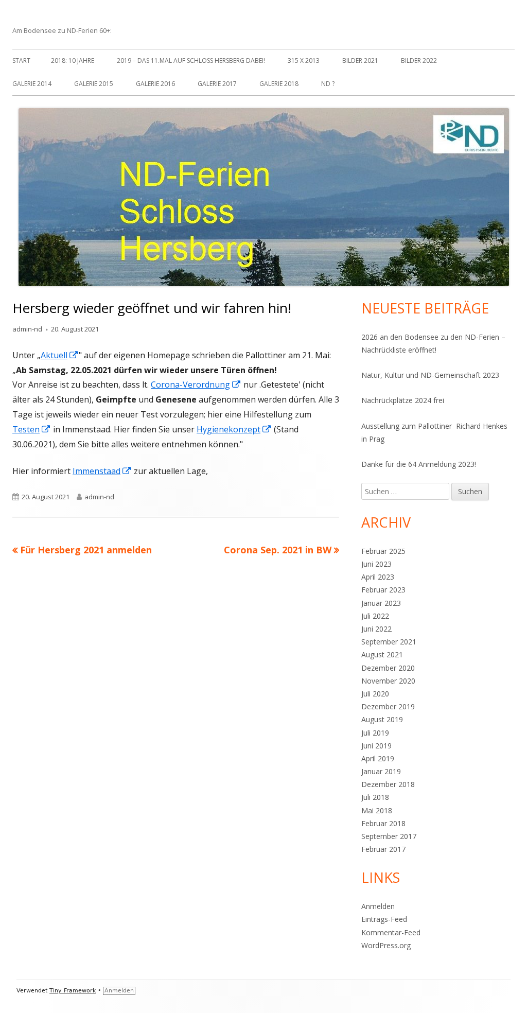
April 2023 (377, 577)
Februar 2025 (383, 551)
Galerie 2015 (93, 83)
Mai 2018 (376, 810)
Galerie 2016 (155, 83)
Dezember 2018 (388, 784)
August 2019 (382, 719)
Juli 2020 (375, 693)
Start (21, 60)
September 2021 (388, 642)
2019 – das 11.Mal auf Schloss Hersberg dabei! (191, 60)
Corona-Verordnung (196, 384)
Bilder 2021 (360, 60)
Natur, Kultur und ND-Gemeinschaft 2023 (430, 375)
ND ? (328, 83)
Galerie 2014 (31, 83)
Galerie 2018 (278, 83)
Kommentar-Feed (390, 932)
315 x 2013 (304, 60)
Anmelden (378, 906)
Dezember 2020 (388, 668)
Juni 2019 (376, 745)
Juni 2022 (376, 629)
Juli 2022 (375, 616)
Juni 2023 (376, 564)
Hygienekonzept (234, 429)
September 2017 (388, 836)
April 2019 (377, 758)
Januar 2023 (381, 603)
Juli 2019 (375, 733)
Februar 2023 (383, 590)
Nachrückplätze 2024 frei (402, 400)
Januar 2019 (381, 771)
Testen (31, 429)
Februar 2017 (383, 849)
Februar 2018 (383, 823)
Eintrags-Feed (384, 919)
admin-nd (27, 329)
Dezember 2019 (388, 706)
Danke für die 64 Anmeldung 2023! (418, 464)
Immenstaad (102, 471)
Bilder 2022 (419, 60)
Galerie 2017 (217, 83)
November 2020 (388, 681)
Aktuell (60, 355)
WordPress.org (386, 945)
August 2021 (382, 654)
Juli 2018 (375, 797)
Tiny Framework (72, 990)
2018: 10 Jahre (72, 60)
